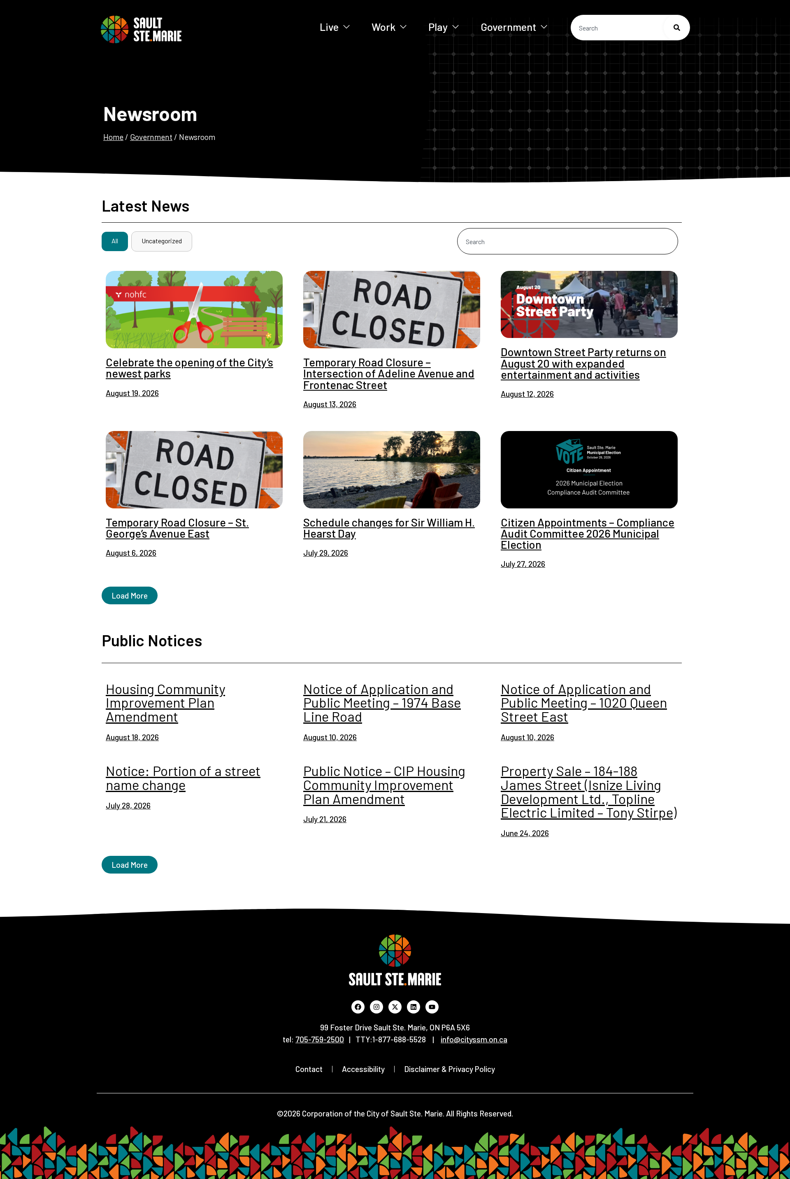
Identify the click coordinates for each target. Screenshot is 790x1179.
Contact (309, 1069)
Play (438, 26)
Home (113, 137)
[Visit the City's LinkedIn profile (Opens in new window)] (413, 1007)
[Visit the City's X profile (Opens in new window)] (395, 1007)
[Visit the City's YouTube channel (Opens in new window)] (432, 1007)
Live (329, 26)
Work (383, 26)
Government (508, 26)
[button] (130, 595)
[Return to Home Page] (168, 29)
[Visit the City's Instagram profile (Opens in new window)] (376, 1007)
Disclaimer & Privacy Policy (449, 1069)
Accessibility (363, 1069)
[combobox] (630, 27)
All (115, 241)
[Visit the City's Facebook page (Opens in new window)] (358, 1007)
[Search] (677, 27)
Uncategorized (162, 241)
